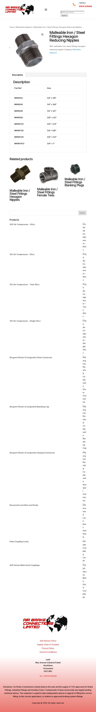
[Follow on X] (46, 635)
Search (64, 15)
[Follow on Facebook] (41, 635)
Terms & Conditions (48, 652)
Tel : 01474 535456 (48, 676)
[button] (42, 34)
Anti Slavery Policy (48, 641)
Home (12, 27)
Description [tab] (17, 75)
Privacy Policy (48, 648)
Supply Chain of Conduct (48, 644)
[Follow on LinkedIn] (54, 635)
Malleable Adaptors (24, 27)
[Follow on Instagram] (50, 635)
